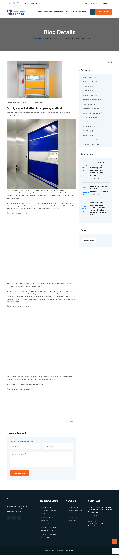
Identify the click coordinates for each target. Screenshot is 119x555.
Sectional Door (88, 126)
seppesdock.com (74, 507)
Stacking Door (87, 135)
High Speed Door (88, 95)
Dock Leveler (45, 537)
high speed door (23, 203)
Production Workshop (90, 117)
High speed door (89, 240)
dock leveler (87, 86)
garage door (87, 91)
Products (48, 12)
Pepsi (39, 379)
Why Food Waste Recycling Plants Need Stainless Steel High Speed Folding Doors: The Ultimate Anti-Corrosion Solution (99, 209)
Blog (75, 12)
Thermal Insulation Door (91, 140)
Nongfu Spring (27, 379)
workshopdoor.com (75, 517)
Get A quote (104, 12)
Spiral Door (86, 131)
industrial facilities (89, 104)
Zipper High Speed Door (90, 144)
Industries (58, 12)
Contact (82, 12)
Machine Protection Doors (91, 113)
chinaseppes (14, 102)
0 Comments (37, 102)
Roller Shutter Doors (89, 122)
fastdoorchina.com (75, 524)
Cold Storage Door (89, 82)
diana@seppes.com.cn (95, 518)
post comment (20, 473)
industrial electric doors (91, 99)
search (110, 62)
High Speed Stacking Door (49, 527)
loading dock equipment (91, 108)
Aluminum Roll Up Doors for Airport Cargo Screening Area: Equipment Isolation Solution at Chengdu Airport (99, 169)
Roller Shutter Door (47, 517)
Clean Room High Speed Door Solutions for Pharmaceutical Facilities (99, 188)
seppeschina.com (74, 514)
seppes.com (72, 520)
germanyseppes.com (75, 510)
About (67, 12)
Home (40, 12)
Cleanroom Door (88, 77)
